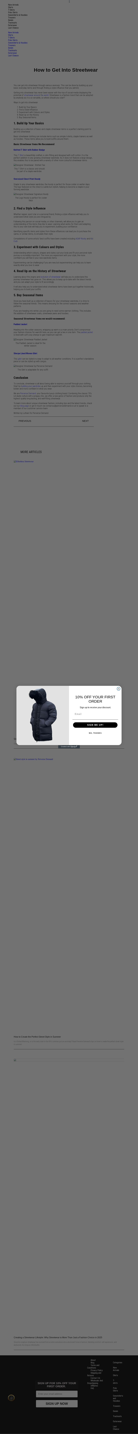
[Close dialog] (118, 688)
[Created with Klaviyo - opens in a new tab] (69, 746)
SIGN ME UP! (95, 725)
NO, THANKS (95, 733)
